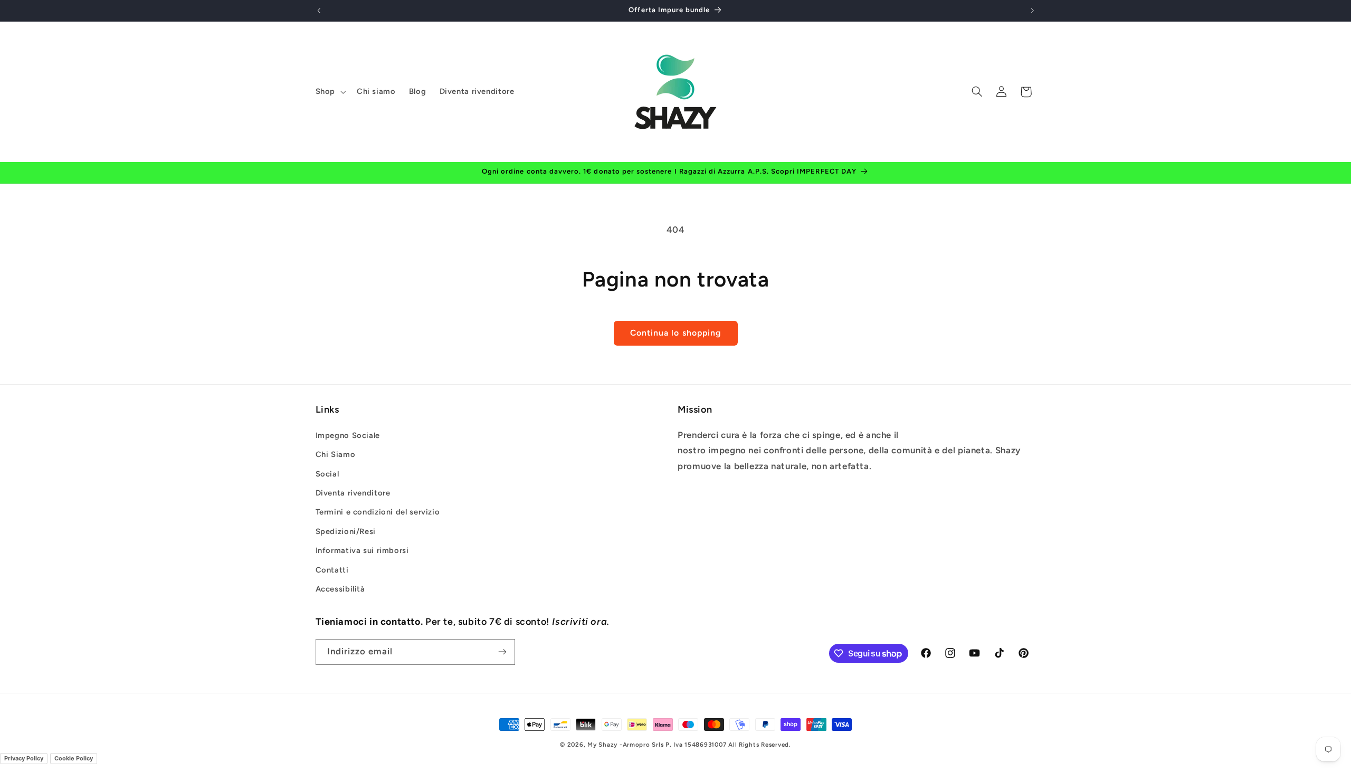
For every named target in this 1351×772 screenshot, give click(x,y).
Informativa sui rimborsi (362, 550)
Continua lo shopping (675, 333)
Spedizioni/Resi (346, 531)
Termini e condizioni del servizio (378, 512)
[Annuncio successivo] (1032, 10)
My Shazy (602, 744)
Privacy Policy (23, 758)
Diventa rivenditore (353, 493)
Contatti (332, 570)
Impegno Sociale (348, 435)
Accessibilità (340, 589)
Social (327, 474)
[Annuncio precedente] (318, 10)
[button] (329, 91)
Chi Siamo (336, 454)
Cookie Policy (73, 758)
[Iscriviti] (502, 652)
